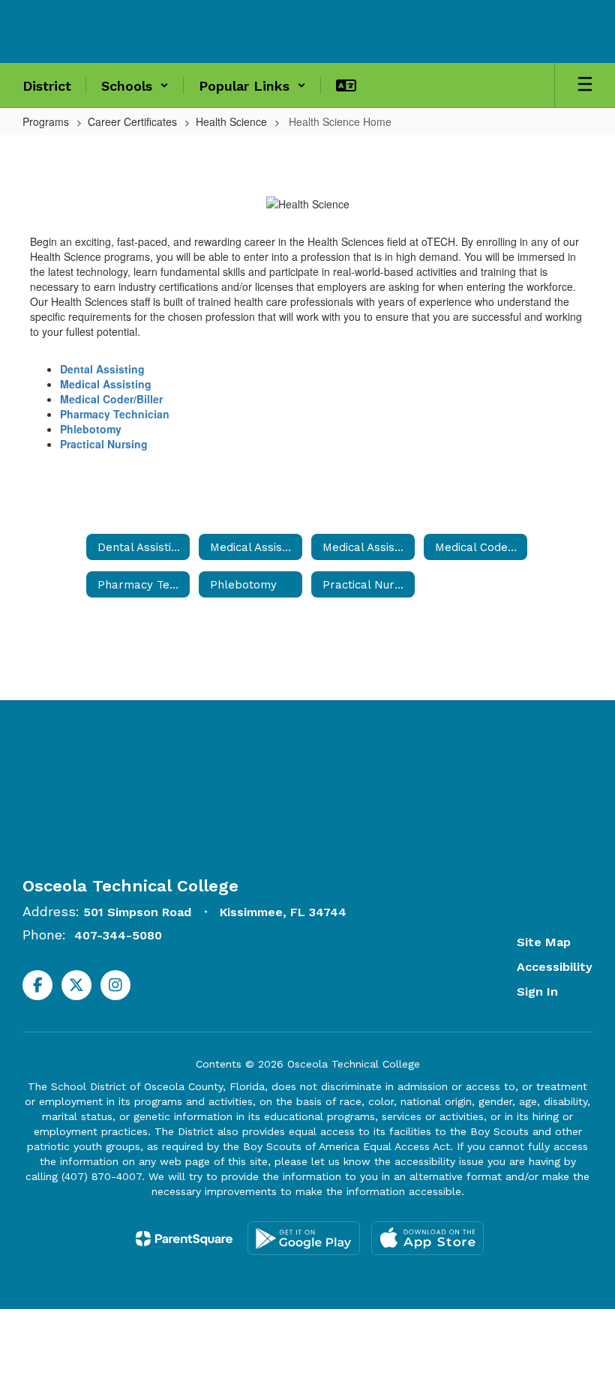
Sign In (537, 991)
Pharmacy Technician (115, 413)
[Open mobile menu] (585, 85)
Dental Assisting (102, 368)
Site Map (544, 942)
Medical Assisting (106, 383)
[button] (135, 85)
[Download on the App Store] (427, 1238)
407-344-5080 (118, 935)
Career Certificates (132, 121)
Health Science (231, 121)
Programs (45, 121)
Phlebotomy (91, 428)
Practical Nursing (104, 443)
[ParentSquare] (184, 1238)
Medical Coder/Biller (111, 398)
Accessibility (554, 967)
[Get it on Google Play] (304, 1238)
